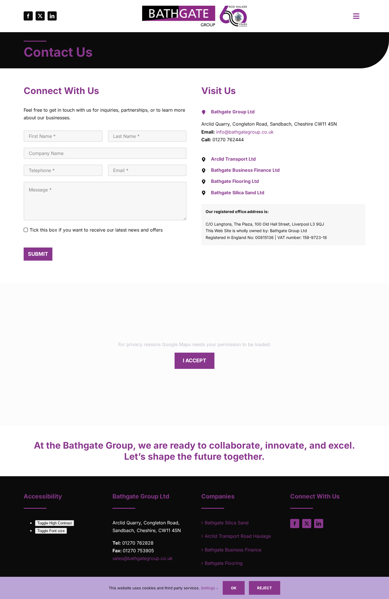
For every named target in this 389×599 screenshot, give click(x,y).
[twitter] (40, 16)
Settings (208, 588)
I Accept (194, 360)
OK (233, 588)
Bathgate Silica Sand (227, 523)
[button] (283, 111)
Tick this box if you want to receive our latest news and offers (96, 230)
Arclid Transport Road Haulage (238, 536)
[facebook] (28, 16)
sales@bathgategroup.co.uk (142, 558)
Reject (264, 588)
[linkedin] (52, 16)
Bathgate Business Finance (233, 550)
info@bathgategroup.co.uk (245, 132)
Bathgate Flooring (224, 563)
